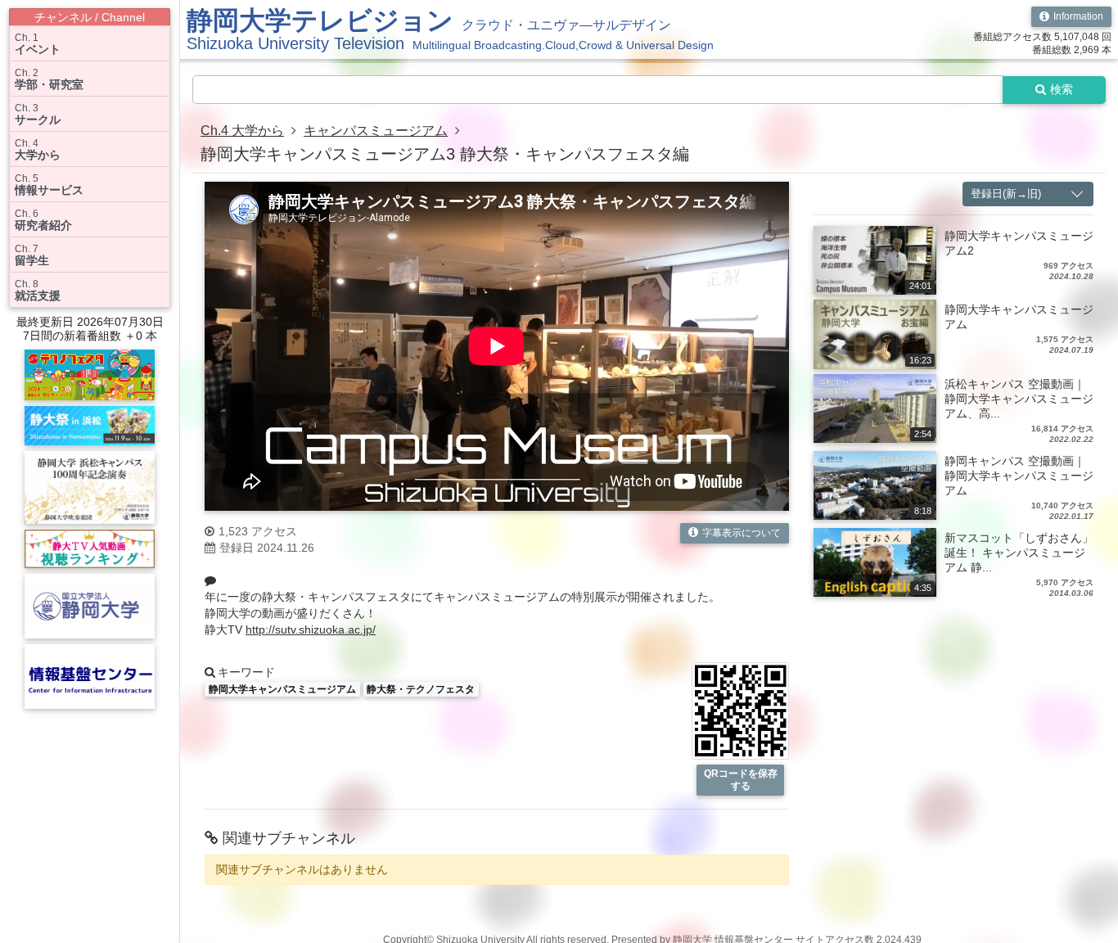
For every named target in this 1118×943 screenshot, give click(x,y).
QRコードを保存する (741, 780)
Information (1078, 16)
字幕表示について (741, 533)
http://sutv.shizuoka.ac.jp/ (311, 629)
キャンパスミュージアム (376, 131)
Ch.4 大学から (242, 131)
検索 (1061, 89)
